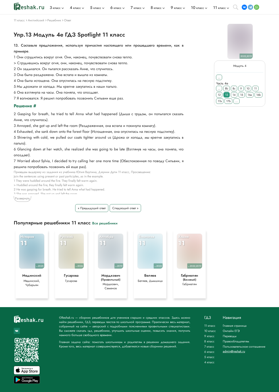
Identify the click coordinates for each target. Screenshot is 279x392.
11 (255, 88)
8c (234, 88)
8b (226, 88)
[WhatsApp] (256, 7)
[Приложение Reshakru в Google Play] (27, 382)
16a (250, 95)
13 (226, 95)
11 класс (209, 325)
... (219, 77)
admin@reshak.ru (234, 351)
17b (228, 101)
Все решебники (104, 223)
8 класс (209, 341)
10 (248, 88)
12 (219, 95)
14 (234, 95)
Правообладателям (236, 341)
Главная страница (235, 325)
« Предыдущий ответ (92, 208)
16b (258, 95)
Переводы (229, 336)
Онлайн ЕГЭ (231, 331)
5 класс (209, 357)
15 (241, 95)
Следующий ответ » (125, 208)
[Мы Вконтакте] (17, 331)
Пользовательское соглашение (244, 346)
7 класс (209, 346)
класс (55, 8)
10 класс (210, 331)
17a (220, 101)
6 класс (209, 352)
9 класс (209, 336)
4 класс (209, 362)
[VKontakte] (244, 7)
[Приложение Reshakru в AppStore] (27, 373)
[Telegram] (250, 7)
